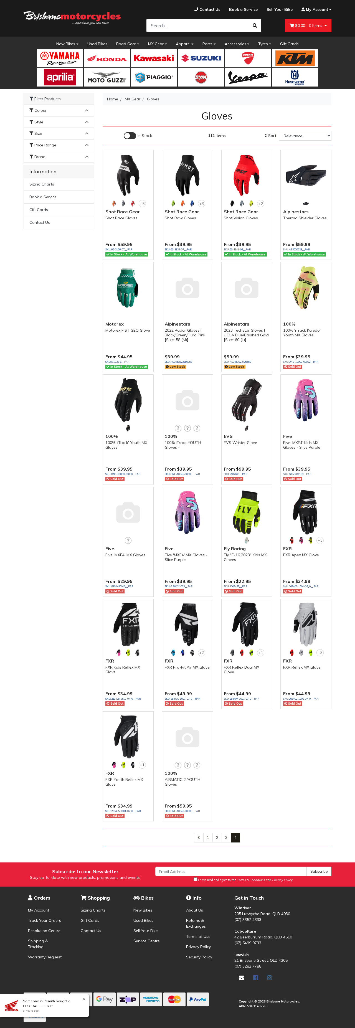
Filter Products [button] (47, 99)
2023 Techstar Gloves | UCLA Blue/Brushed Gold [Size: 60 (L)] (246, 335)
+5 (142, 203)
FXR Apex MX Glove (301, 554)
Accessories (235, 43)
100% (289, 324)
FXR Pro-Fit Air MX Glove (187, 667)
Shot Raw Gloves (180, 217)
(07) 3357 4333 (247, 919)
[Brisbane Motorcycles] (72, 18)
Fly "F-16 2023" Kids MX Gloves (245, 557)
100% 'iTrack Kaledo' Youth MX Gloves (302, 332)
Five (287, 436)
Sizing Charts (41, 184)
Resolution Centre (44, 930)
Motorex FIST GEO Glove (127, 330)
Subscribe (319, 871)
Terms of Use (198, 936)
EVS (228, 436)
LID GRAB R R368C (38, 1006)
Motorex (114, 324)
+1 (260, 652)
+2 (260, 203)
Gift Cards (289, 43)
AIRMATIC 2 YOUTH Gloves (182, 782)
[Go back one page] (199, 838)
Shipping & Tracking (38, 943)
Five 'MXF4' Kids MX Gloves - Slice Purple (301, 445)
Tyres (263, 43)
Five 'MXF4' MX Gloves (125, 554)
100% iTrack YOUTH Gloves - (183, 445)
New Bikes (65, 43)
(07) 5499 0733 (247, 942)
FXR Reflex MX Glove (302, 667)
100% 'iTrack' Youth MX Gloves (126, 445)
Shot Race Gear (122, 211)
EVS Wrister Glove (240, 442)
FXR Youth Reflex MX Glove (124, 782)
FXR (287, 548)
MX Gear (156, 43)
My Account (38, 910)
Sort (271, 135)
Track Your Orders (44, 920)
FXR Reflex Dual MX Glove (241, 669)
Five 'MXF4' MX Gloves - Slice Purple (186, 557)
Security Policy (199, 957)
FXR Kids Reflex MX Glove (122, 669)
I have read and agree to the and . (245, 880)
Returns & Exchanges (196, 923)
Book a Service (43, 196)
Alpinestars (296, 211)
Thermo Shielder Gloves (305, 217)
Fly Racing (235, 548)
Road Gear (126, 43)
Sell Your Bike (145, 930)
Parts (207, 43)
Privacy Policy (198, 946)
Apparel (183, 43)
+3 (201, 203)
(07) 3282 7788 (247, 966)
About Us (194, 910)
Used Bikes (97, 43)
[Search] (254, 25)
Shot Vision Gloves (241, 217)
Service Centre (146, 940)
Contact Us (39, 222)
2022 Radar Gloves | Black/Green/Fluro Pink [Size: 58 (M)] (185, 335)
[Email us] (241, 977)
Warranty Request (45, 957)
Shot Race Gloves (121, 217)
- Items (309, 25)
